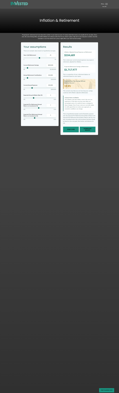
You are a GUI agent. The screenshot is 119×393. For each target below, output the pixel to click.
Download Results (87, 129)
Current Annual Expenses (30, 85)
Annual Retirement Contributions (33, 75)
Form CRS (104, 6)
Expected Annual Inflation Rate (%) (33, 95)
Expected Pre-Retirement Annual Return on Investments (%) (33, 105)
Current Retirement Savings (31, 65)
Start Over (71, 129)
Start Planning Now (107, 390)
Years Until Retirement (30, 55)
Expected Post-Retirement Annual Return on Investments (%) (33, 115)
